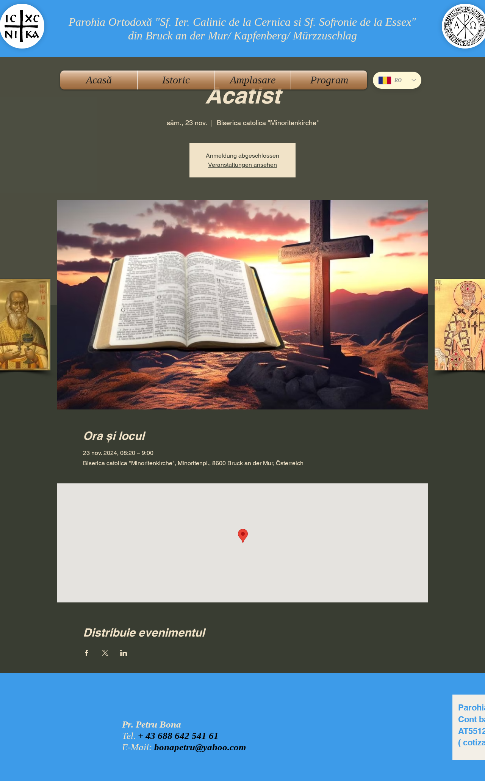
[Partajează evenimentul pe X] (105, 653)
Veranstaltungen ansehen (242, 164)
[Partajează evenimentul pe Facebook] (86, 653)
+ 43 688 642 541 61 (178, 736)
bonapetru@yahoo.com (200, 747)
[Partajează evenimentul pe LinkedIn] (123, 653)
